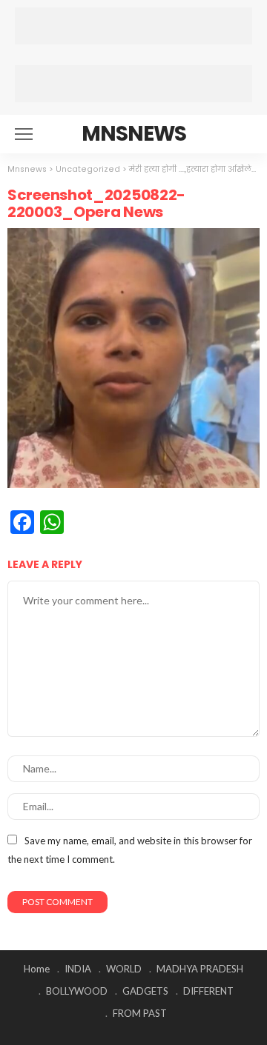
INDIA (78, 969)
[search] (240, 134)
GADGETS (145, 991)
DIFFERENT (208, 991)
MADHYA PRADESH (199, 969)
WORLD (124, 969)
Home (37, 969)
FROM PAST (140, 1013)
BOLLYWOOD (77, 991)
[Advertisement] (133, 25)
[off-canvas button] (24, 134)
